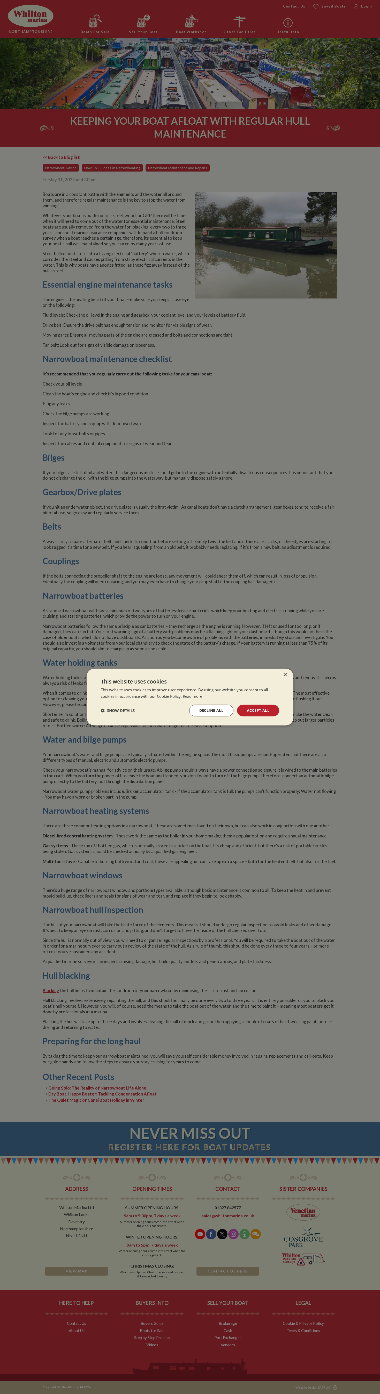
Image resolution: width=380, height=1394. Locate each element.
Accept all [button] (258, 710)
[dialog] (190, 697)
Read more (192, 696)
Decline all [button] (211, 710)
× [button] (285, 675)
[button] (118, 710)
